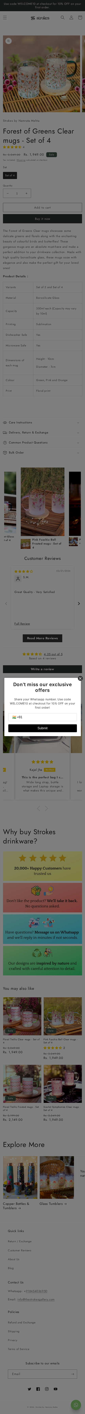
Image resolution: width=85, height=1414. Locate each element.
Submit (42, 728)
